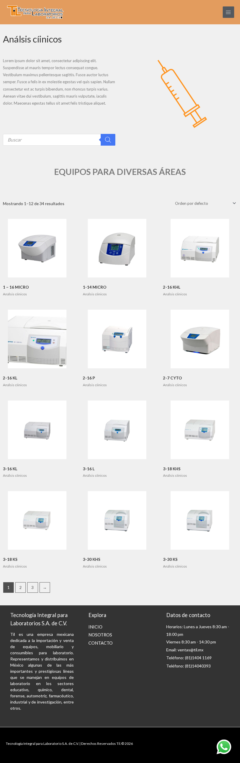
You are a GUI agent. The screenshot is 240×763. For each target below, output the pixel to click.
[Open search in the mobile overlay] (59, 140)
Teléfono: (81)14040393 (188, 665)
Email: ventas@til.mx (184, 649)
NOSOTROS (100, 634)
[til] (35, 12)
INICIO (95, 626)
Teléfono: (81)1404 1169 (189, 657)
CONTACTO (100, 643)
